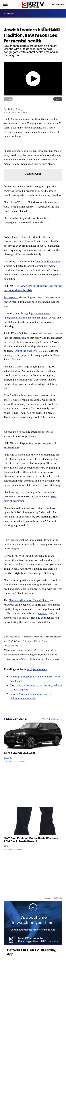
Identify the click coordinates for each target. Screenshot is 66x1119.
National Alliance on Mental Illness (29, 600)
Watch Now (57, 5)
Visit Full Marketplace (52, 719)
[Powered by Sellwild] (57, 898)
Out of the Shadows (26, 350)
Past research (11, 297)
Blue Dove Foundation (47, 261)
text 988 (33, 641)
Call (24, 641)
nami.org (43, 613)
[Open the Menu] (5, 5)
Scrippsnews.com (37, 669)
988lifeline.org (11, 645)
